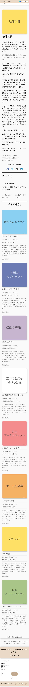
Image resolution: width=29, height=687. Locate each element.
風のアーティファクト (11, 606)
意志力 (15, 454)
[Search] (14, 674)
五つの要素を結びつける (12, 395)
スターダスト (16, 401)
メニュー (3, 3)
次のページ (18, 637)
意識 (14, 158)
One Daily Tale (6, 1)
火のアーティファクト (11, 448)
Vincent (15, 155)
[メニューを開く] (27, 4)
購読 (23, 643)
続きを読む (5, 259)
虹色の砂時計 (8, 342)
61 (13, 637)
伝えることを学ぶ (10, 236)
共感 (14, 612)
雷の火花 (6, 554)
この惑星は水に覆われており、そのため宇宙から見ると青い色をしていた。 (14, 57)
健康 (14, 507)
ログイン (21, 187)
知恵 (14, 242)
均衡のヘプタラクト (11, 289)
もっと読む (16, 678)
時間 (14, 348)
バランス (15, 295)
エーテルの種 (8, 501)
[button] (8, 169)
